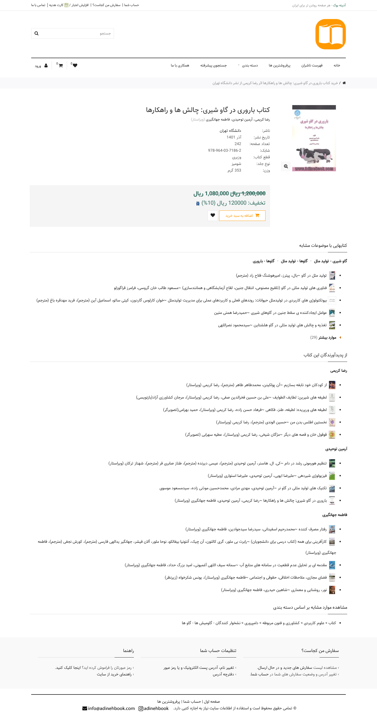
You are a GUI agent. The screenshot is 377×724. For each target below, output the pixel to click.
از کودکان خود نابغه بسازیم (306, 385)
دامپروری (251, 623)
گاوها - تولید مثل (294, 261)
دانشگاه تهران (230, 130)
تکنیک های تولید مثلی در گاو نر (303, 488)
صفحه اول (212, 701)
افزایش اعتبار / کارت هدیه (69, 5)
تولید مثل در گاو (314, 275)
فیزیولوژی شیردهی (313, 475)
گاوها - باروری (264, 261)
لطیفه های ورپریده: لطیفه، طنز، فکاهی (297, 410)
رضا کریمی (262, 119)
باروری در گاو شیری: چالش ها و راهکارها (295, 500)
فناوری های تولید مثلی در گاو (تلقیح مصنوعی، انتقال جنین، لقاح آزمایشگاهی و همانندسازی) (255, 288)
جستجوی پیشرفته (213, 65)
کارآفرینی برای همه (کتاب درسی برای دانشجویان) (289, 541)
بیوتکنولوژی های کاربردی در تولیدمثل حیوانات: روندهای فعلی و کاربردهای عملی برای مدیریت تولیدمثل (248, 300)
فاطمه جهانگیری (218, 119)
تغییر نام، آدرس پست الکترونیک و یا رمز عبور (198, 667)
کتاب (332, 623)
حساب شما (131, 5)
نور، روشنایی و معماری (309, 590)
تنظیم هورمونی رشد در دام (306, 463)
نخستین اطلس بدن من (309, 422)
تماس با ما (38, 5)
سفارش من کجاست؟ (106, 5)
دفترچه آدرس (223, 674)
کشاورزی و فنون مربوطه (281, 623)
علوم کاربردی (314, 623)
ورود (38, 66)
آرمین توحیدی (242, 119)
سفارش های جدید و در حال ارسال (285, 667)
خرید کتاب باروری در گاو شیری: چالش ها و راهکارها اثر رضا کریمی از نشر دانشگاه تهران (275, 83)
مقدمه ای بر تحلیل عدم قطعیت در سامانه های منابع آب (284, 565)
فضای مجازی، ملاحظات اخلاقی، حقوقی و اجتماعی (288, 577)
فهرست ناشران (312, 65)
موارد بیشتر (327, 337)
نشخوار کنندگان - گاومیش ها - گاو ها (211, 623)
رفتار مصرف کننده (313, 529)
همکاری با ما (180, 65)
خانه (337, 65)
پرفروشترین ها (279, 65)
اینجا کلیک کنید (68, 667)
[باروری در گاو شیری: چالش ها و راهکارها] (286, 166)
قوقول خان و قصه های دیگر (306, 434)
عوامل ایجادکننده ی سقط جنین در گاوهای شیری (289, 312)
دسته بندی (250, 65)
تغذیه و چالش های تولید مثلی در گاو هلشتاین (291, 325)
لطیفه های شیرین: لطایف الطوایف (300, 397)
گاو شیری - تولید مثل (330, 261)
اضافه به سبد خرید (239, 216)
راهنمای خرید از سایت (114, 674)
